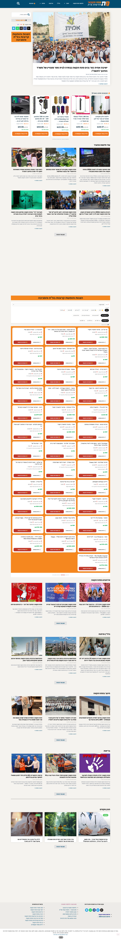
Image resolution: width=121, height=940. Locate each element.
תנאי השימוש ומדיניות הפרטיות (60, 934)
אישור (61, 937)
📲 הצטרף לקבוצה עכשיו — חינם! (60, 482)
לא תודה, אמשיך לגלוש (60, 486)
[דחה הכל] (118, 934)
